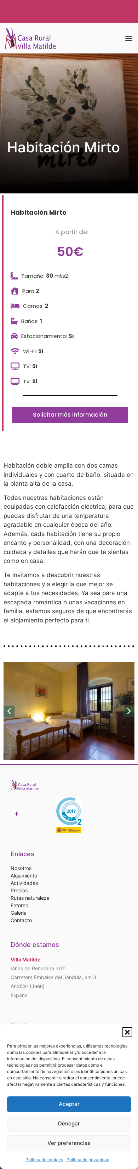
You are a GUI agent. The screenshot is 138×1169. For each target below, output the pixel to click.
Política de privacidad (88, 1159)
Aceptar (69, 1104)
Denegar (69, 1123)
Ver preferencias (69, 1143)
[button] (127, 1032)
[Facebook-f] (17, 814)
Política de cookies (44, 1159)
